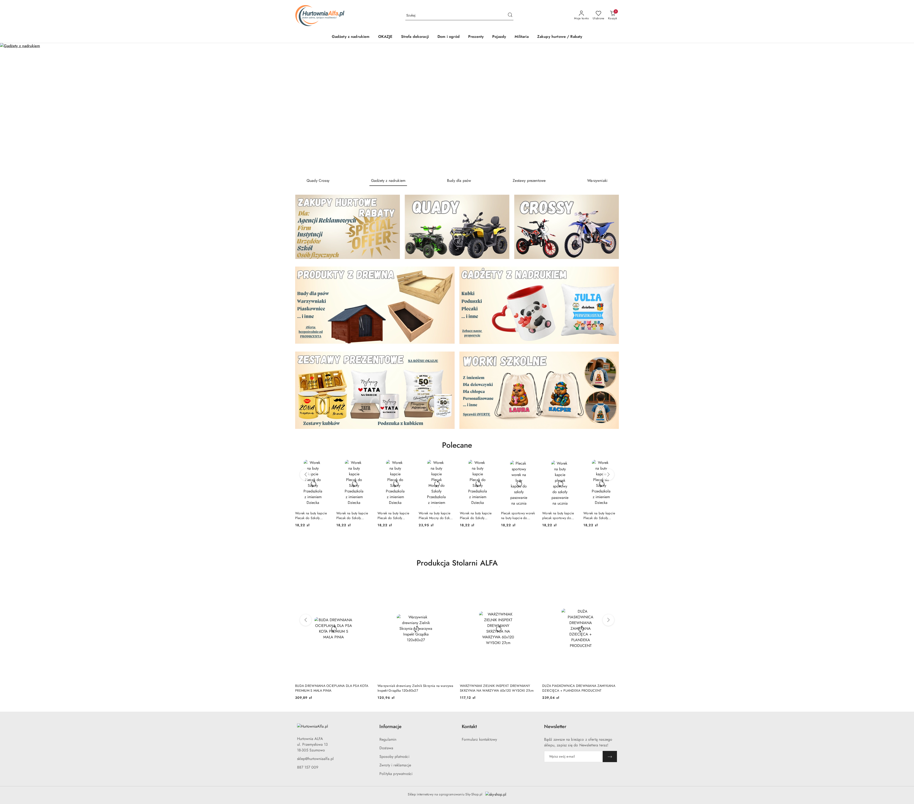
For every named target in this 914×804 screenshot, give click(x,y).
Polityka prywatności (395, 773)
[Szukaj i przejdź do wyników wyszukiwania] (510, 15)
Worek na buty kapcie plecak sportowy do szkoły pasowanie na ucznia (517, 515)
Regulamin (387, 739)
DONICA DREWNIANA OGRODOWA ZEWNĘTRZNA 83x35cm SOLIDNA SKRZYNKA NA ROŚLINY (580, 688)
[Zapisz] (610, 756)
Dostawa (386, 748)
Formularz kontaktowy (479, 739)
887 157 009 (307, 767)
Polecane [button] (457, 445)
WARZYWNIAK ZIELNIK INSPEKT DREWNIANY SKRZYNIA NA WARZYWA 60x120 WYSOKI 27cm (415, 688)
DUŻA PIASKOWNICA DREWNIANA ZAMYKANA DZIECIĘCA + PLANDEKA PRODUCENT (496, 688)
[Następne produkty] (608, 474)
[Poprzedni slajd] (10, 108)
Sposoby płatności (394, 756)
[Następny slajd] (903, 108)
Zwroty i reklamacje (395, 765)
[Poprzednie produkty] (305, 474)
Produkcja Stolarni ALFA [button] (457, 562)
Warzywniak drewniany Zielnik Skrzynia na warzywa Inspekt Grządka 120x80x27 (333, 688)
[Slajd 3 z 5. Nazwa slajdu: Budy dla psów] (457, 108)
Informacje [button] (390, 726)
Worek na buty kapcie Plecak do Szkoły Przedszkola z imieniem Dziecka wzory (312, 515)
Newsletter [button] (555, 726)
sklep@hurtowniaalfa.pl (315, 758)
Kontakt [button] (469, 726)
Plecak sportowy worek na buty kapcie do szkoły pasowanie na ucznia (477, 515)
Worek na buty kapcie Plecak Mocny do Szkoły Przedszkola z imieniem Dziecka (395, 515)
